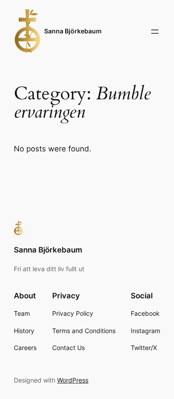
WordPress (72, 380)
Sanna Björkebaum (73, 31)
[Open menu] (154, 31)
